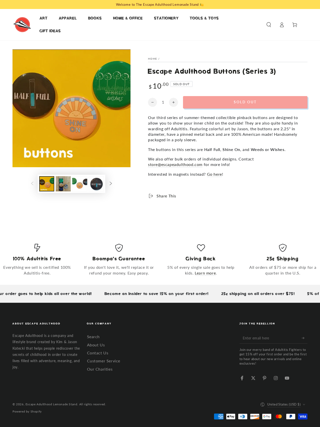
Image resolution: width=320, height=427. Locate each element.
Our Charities (100, 369)
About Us (96, 344)
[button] (268, 24)
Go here (214, 174)
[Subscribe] (305, 337)
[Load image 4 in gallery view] (96, 183)
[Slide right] (110, 183)
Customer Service (103, 360)
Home (152, 58)
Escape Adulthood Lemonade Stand (52, 404)
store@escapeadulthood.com (175, 164)
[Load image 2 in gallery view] (63, 183)
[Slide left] (32, 183)
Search (93, 336)
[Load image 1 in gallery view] (46, 183)
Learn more (205, 273)
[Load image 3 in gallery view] (79, 183)
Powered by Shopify (27, 411)
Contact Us (97, 352)
